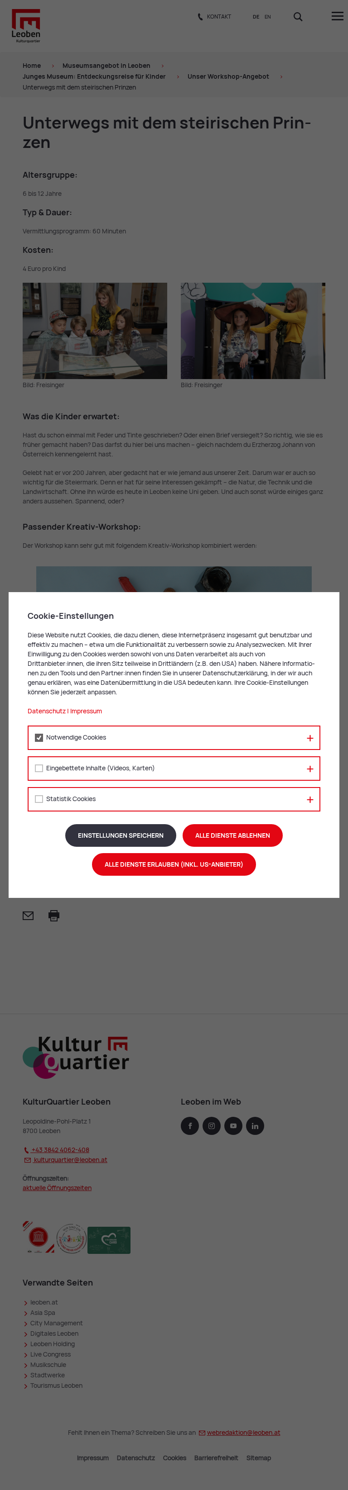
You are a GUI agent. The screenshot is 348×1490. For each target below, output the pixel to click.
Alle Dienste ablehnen (232, 835)
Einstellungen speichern (121, 835)
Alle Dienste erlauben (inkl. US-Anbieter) (174, 864)
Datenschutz (47, 711)
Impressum (86, 711)
